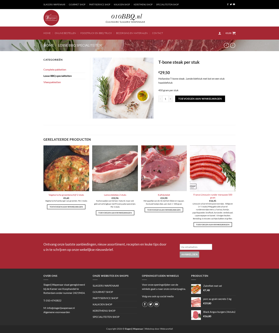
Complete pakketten (54, 69)
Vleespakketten (52, 82)
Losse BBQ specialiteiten (80, 45)
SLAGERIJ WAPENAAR (54, 4)
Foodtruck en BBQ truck (96, 33)
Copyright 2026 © (124, 328)
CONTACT (157, 33)
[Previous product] (232, 45)
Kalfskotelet (164, 194)
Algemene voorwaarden (56, 312)
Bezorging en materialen (132, 33)
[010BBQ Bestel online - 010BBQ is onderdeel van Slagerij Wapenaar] (70, 18)
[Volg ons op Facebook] (228, 4)
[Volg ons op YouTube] (234, 4)
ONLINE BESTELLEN (65, 33)
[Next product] (226, 45)
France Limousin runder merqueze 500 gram (212, 196)
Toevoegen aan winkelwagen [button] (66, 207)
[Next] (235, 189)
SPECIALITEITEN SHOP (167, 4)
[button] (219, 33)
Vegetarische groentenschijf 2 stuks (66, 194)
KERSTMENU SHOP (143, 4)
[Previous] (43, 189)
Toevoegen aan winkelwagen (200, 98)
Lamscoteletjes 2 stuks (115, 194)
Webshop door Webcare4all (159, 328)
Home (48, 45)
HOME (47, 33)
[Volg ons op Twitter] (231, 4)
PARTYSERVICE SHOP (99, 4)
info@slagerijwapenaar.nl (61, 307)
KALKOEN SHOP (122, 4)
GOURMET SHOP (77, 4)
